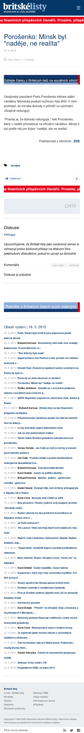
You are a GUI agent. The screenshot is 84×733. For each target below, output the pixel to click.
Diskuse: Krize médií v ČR (32, 662)
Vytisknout (15, 178)
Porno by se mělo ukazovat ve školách (39, 378)
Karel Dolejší (25, 473)
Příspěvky (38, 704)
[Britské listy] (42, 80)
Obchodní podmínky (14, 708)
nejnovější (58, 265)
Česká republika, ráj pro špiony (50, 567)
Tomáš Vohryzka (27, 652)
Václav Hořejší (26, 448)
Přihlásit (9, 234)
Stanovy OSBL (41, 692)
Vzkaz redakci (40, 696)
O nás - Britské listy (14, 692)
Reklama (8, 704)
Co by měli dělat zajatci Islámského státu (40, 428)
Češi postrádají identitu (50, 468)
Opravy (8, 700)
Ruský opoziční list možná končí (44, 582)
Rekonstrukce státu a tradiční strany (52, 627)
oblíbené (74, 265)
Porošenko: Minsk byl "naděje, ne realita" (40, 383)
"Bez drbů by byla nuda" (31, 353)
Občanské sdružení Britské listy (42, 719)
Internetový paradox (29, 602)
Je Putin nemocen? (28, 523)
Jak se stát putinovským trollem (35, 433)
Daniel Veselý (25, 488)
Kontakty (8, 696)
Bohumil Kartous (27, 343)
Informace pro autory (44, 700)
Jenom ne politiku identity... (48, 473)
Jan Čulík (23, 458)
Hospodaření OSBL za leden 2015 (36, 667)
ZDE (76, 141)
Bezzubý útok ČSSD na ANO (47, 498)
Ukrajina (15, 165)
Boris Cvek (24, 498)
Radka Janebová (27, 388)
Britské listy (34, 8)
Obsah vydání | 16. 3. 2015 (25, 326)
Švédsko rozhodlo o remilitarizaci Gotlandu (41, 587)
